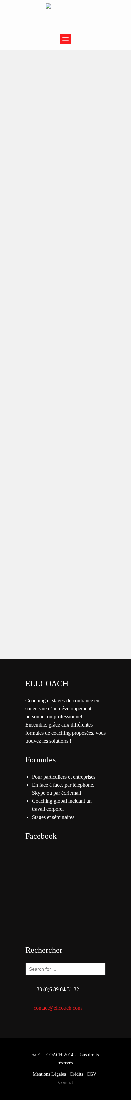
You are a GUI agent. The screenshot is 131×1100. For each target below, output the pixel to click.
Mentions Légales (49, 1074)
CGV (91, 1074)
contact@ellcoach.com (58, 1008)
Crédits (76, 1074)
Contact (65, 1082)
